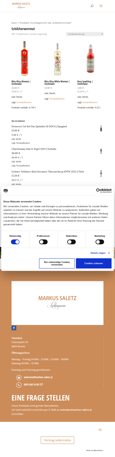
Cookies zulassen (93, 263)
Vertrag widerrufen (57, 440)
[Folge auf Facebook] (14, 328)
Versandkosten (24, 102)
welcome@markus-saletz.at (38, 377)
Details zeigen (98, 253)
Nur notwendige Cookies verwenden (57, 263)
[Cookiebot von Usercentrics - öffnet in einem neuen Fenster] (98, 190)
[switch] (43, 241)
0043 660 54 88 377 (33, 384)
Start (14, 22)
